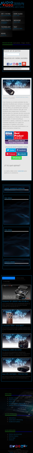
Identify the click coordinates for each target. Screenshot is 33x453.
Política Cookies (13, 436)
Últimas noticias (20, 278)
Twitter (11, 150)
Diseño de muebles (14, 422)
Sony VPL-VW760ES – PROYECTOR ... (16, 374)
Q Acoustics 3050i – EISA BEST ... (14, 325)
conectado (21, 171)
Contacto (11, 440)
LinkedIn (22, 154)
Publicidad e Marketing (16, 420)
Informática (12, 418)
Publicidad (12, 400)
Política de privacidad (15, 434)
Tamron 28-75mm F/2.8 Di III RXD (16, 88)
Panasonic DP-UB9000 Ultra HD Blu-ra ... (16, 301)
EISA (21, 97)
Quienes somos (13, 398)
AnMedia (11, 452)
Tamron (26, 97)
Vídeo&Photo (5, 98)
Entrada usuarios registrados (17, 405)
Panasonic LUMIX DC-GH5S (12, 350)
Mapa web (12, 402)
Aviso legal (12, 438)
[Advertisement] (16, 212)
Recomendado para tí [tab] (8, 278)
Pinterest (11, 154)
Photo (23, 97)
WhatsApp (16, 158)
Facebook (22, 150)
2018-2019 (18, 97)
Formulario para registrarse (17, 403)
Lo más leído (6, 281)
